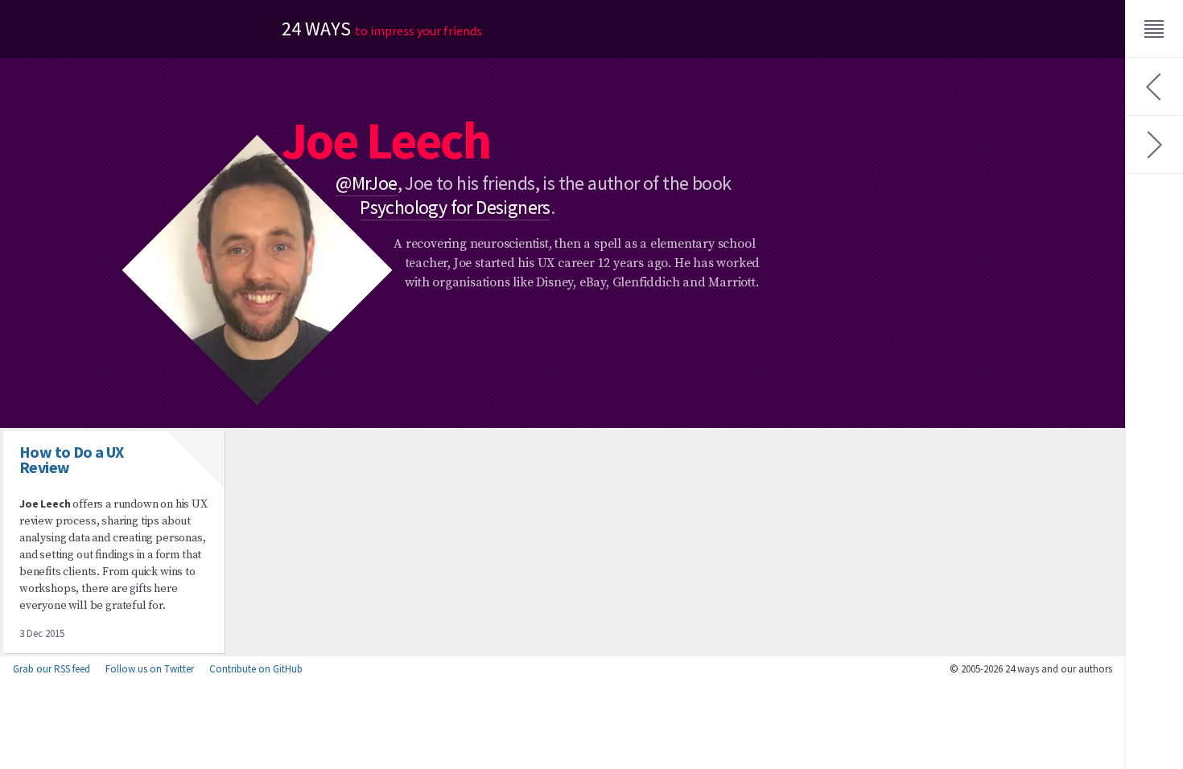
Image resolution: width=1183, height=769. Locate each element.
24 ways (382, 28)
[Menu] (1154, 29)
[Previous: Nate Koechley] (1154, 87)
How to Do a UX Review (71, 459)
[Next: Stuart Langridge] (1154, 145)
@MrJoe (366, 183)
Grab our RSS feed (51, 669)
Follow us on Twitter (149, 669)
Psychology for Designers (455, 207)
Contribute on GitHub (256, 669)
